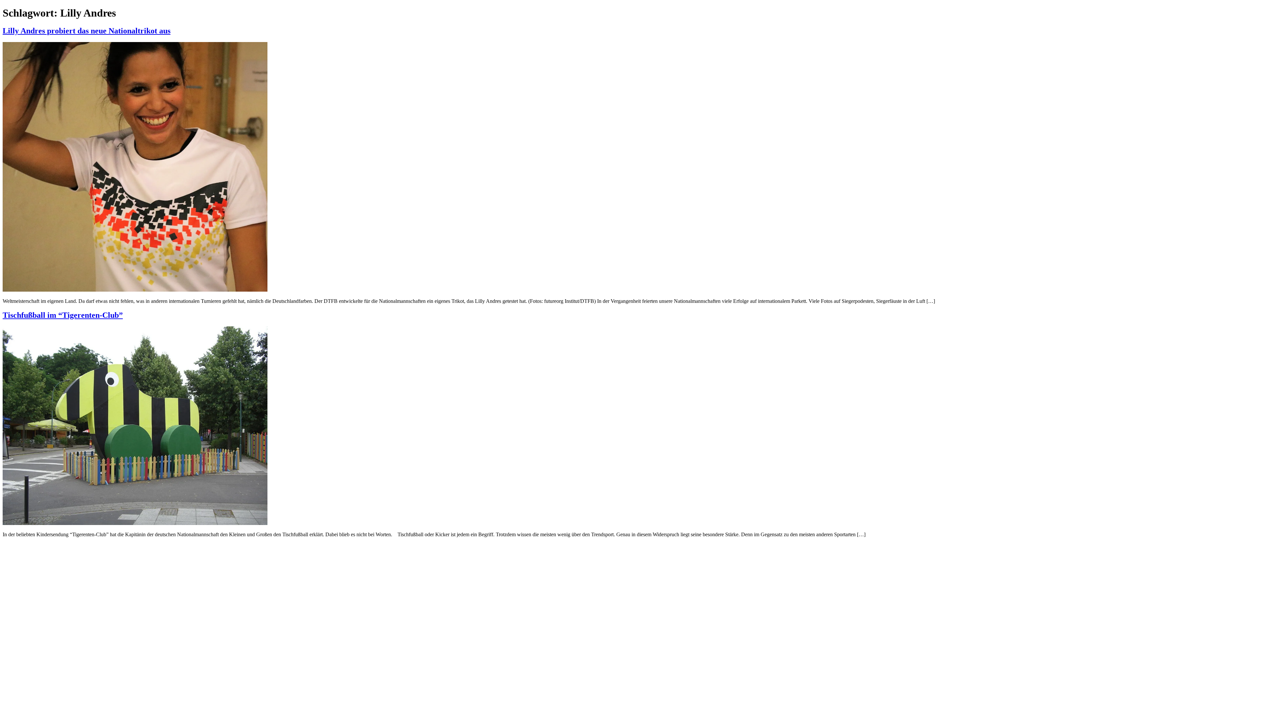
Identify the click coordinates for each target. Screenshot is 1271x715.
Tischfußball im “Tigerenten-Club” (63, 315)
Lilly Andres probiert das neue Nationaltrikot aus (86, 30)
